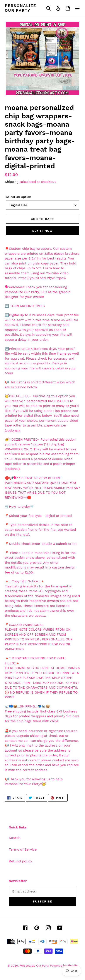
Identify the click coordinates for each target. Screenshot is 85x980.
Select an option (18, 196)
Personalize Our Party (20, 8)
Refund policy (20, 861)
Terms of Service (23, 849)
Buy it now (42, 230)
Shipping (11, 182)
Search (14, 838)
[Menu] (77, 8)
